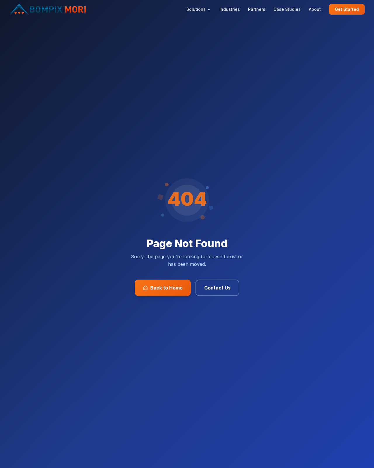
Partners (256, 9)
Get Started (347, 9)
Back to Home (166, 288)
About (315, 9)
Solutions (196, 9)
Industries (229, 9)
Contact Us (217, 288)
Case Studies (287, 9)
